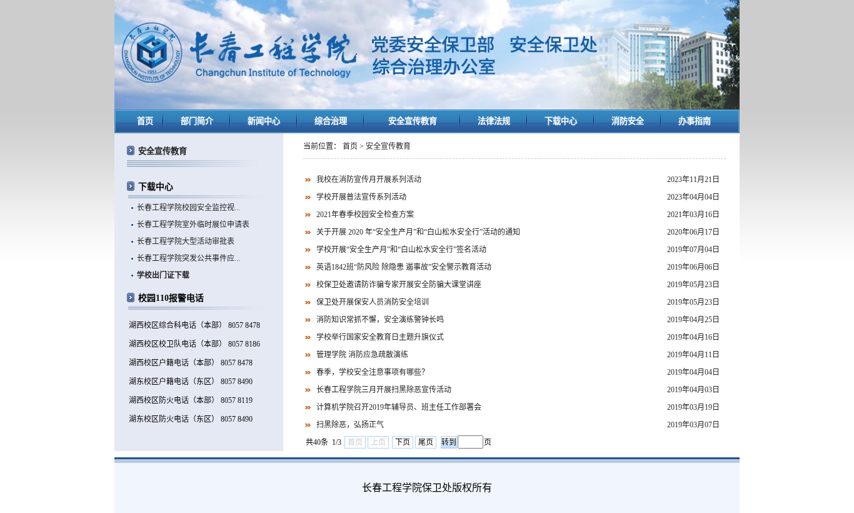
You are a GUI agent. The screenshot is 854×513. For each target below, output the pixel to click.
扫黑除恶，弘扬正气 (350, 424)
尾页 (425, 442)
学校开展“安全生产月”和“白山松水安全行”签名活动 (401, 249)
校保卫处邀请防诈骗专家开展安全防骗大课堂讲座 (398, 284)
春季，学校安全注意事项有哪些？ (372, 372)
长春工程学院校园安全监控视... (188, 207)
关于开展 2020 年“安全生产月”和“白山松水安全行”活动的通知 (418, 232)
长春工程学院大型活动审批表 (185, 241)
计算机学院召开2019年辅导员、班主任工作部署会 (398, 407)
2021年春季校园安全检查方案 (365, 214)
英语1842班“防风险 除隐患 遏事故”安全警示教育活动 (403, 267)
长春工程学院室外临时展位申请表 (193, 224)
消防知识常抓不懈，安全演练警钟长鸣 (380, 319)
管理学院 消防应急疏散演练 (362, 354)
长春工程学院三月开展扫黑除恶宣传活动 (383, 389)
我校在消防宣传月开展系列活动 (368, 179)
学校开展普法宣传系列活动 (361, 197)
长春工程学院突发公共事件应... (188, 258)
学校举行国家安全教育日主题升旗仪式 (380, 337)
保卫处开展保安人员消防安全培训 (372, 302)
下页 (402, 442)
